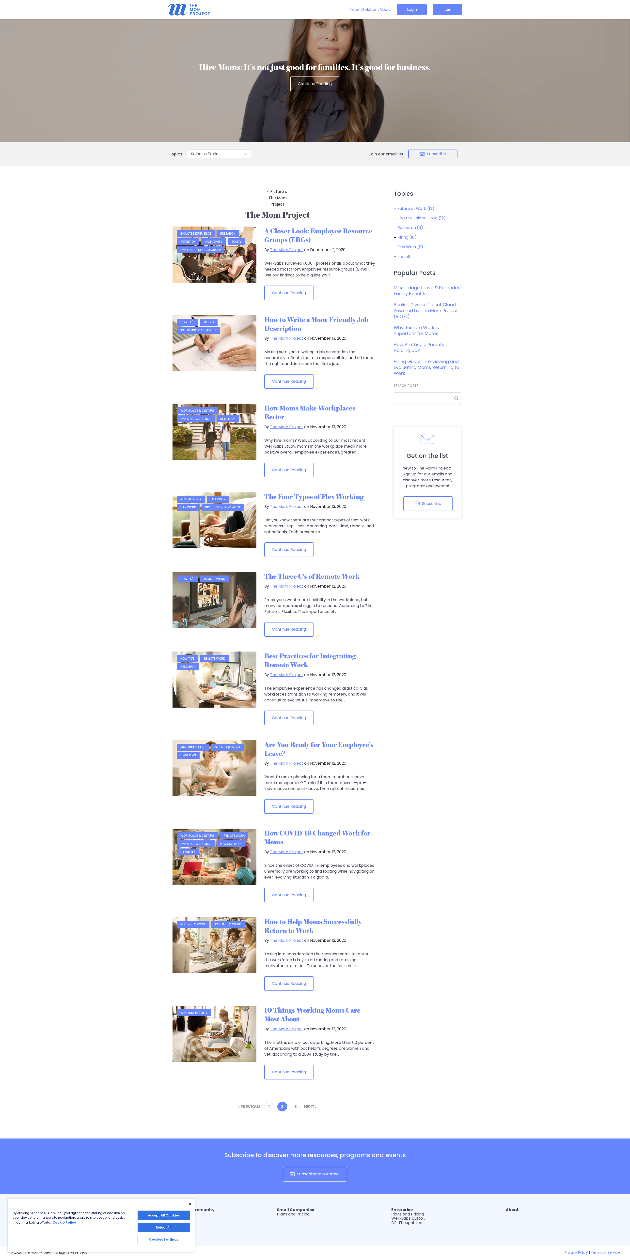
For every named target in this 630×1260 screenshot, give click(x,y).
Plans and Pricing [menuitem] (293, 1214)
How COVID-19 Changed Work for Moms (317, 837)
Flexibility (218, 499)
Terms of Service (605, 1252)
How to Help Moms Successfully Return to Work (313, 926)
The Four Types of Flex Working (314, 496)
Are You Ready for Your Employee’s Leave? (318, 749)
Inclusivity (213, 242)
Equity (236, 242)
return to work (193, 924)
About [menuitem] (385, 9)
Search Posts (406, 385)
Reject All (164, 1227)
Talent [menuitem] (356, 9)
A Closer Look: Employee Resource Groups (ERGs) (318, 235)
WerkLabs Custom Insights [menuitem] (408, 1218)
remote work (190, 499)
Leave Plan (188, 755)
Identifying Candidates (198, 330)
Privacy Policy (576, 1252)
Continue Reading (315, 84)
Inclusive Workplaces (222, 507)
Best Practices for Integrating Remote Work (310, 660)
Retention (188, 242)
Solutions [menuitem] (370, 9)
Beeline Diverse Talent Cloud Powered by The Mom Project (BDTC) (426, 310)
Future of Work (415, 208)
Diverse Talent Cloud (421, 218)
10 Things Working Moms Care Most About (312, 1014)
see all (403, 256)
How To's (187, 322)
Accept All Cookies (164, 1215)
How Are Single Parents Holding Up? (419, 347)
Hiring (209, 322)
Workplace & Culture (197, 411)
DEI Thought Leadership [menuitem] (408, 1223)
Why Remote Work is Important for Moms (416, 330)
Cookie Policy (64, 1222)
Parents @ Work (227, 747)
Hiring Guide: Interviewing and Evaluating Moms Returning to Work (426, 367)
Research (228, 233)
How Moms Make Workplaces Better (309, 412)
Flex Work (188, 507)
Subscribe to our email (318, 1174)
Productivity (230, 844)
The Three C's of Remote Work (312, 576)
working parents (194, 1013)
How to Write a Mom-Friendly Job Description (316, 324)
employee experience (195, 233)
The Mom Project (286, 250)
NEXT (309, 1106)
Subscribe (436, 154)
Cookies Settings (163, 1239)
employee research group (200, 250)
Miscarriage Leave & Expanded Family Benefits (427, 291)
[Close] (190, 1203)
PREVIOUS (250, 1106)
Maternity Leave (192, 747)
